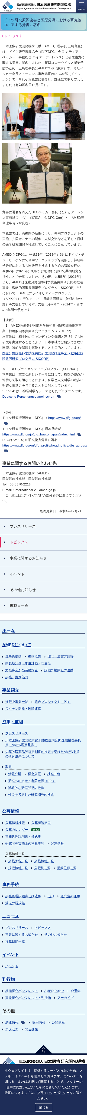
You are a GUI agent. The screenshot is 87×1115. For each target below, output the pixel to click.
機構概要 (34, 656)
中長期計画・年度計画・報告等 (28, 663)
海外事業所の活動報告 (21, 670)
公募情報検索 (15, 823)
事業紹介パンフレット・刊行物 (28, 998)
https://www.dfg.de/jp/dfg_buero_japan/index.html (38, 434)
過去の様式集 (15, 903)
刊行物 (8, 979)
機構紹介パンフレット (21, 991)
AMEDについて (16, 644)
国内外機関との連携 (59, 670)
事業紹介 (10, 690)
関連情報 (57, 843)
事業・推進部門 (16, 677)
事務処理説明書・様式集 (23, 836)
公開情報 (58, 1022)
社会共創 (53, 774)
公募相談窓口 (41, 823)
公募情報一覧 (44, 861)
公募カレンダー (22, 829)
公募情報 (10, 811)
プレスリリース (16, 733)
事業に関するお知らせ (21, 934)
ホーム (8, 630)
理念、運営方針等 (61, 656)
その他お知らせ (55, 934)
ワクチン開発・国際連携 (23, 708)
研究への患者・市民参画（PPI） (32, 781)
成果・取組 (12, 721)
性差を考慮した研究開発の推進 (31, 794)
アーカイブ (65, 998)
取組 (8, 767)
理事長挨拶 (13, 656)
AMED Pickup (54, 991)
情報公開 (14, 774)
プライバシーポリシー (53, 1092)
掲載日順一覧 (67, 868)
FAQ (51, 896)
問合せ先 (31, 1029)
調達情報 (11, 1022)
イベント (10, 954)
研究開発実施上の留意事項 (24, 843)
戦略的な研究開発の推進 (26, 788)
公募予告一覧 (18, 861)
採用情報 (38, 1022)
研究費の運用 (70, 896)
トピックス (43, 927)
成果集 (76, 991)
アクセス (11, 1029)
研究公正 (34, 774)
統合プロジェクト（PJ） (53, 702)
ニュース (10, 916)
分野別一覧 (42, 868)
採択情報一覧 (18, 868)
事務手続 (10, 884)
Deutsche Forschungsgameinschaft (28, 396)
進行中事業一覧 (16, 702)
